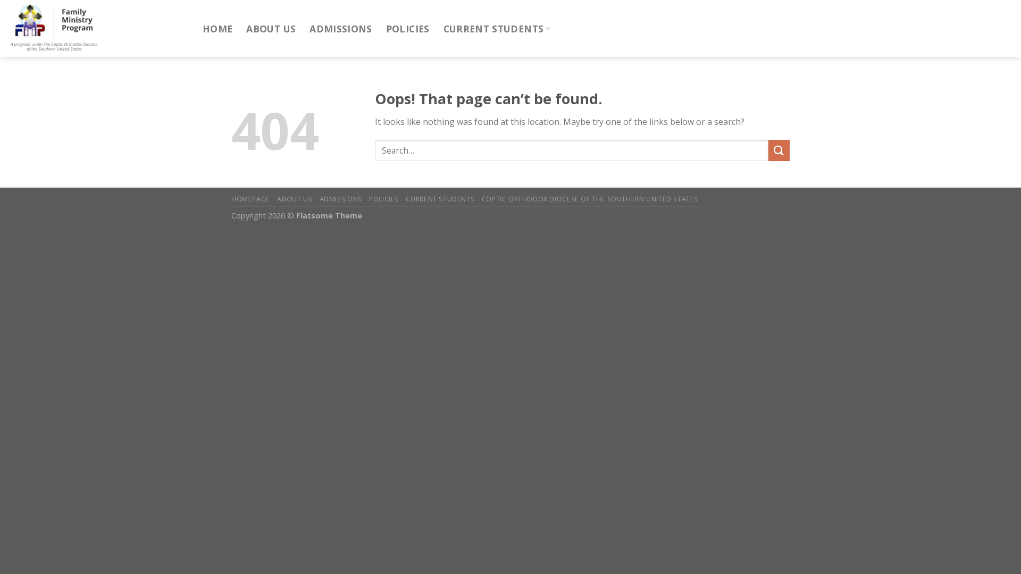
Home (217, 28)
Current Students (493, 28)
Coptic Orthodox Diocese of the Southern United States (590, 199)
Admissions (340, 28)
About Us (271, 28)
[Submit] (779, 150)
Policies (408, 28)
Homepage (250, 199)
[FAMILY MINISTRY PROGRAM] (97, 28)
